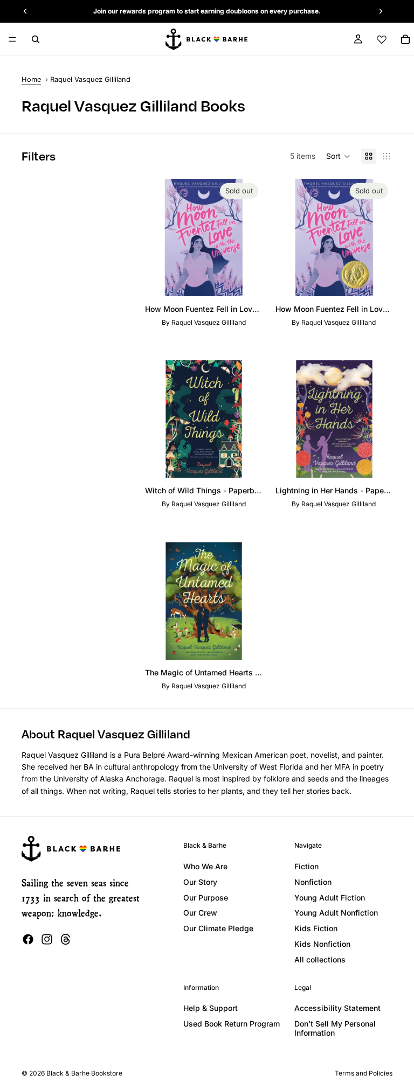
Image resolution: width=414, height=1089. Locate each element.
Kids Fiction (315, 928)
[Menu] (12, 39)
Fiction (306, 866)
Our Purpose (205, 897)
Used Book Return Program (231, 1023)
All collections (320, 959)
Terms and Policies (363, 1073)
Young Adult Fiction (329, 897)
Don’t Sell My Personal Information (335, 1028)
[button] (338, 156)
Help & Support (210, 1008)
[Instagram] (46, 939)
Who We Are (205, 866)
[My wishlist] (382, 39)
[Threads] (65, 939)
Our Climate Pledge (218, 928)
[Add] (246, 461)
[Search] (35, 39)
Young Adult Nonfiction (336, 912)
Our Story (200, 881)
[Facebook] (28, 939)
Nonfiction (313, 881)
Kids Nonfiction (322, 943)
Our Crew (200, 912)
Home (31, 79)
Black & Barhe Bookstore (84, 1073)
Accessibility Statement (337, 1008)
